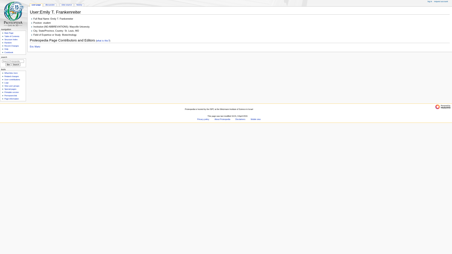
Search (4, 57)
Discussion (50, 5)
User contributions (12, 79)
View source (66, 5)
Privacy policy (203, 119)
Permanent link (10, 96)
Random (8, 43)
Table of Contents (11, 36)
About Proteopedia (222, 119)
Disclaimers (240, 119)
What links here (11, 73)
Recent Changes (11, 46)
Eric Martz (35, 47)
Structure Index (11, 39)
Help (6, 49)
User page (36, 5)
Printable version (11, 92)
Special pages (10, 89)
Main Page (8, 33)
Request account (441, 1)
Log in (430, 1)
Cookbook (8, 52)
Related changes (11, 76)
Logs (6, 83)
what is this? (103, 40)
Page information (11, 99)
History (79, 5)
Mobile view (256, 119)
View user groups (11, 86)
